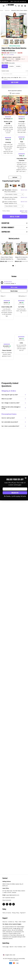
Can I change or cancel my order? (10, 402)
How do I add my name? (8, 418)
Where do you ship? (7, 398)
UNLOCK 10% (15, 493)
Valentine (7, 10)
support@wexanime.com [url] (12, 895)
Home (1, 10)
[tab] (13, 265)
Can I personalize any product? (10, 422)
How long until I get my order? (10, 394)
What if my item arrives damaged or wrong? (11, 407)
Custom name (5, 70)
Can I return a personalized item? (10, 426)
